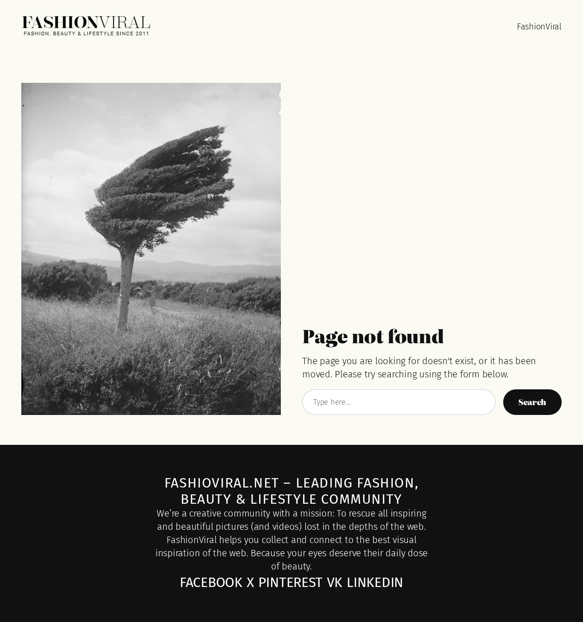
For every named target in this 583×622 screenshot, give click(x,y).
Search (532, 402)
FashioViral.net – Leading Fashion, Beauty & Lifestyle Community (291, 491)
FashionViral (539, 26)
